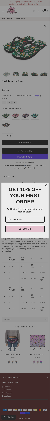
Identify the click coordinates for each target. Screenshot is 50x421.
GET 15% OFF (25, 229)
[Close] (46, 185)
